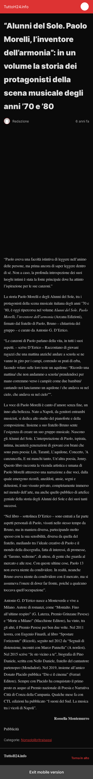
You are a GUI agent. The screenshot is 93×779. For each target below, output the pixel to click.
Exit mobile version (46, 772)
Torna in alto (80, 758)
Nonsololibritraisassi (36, 740)
